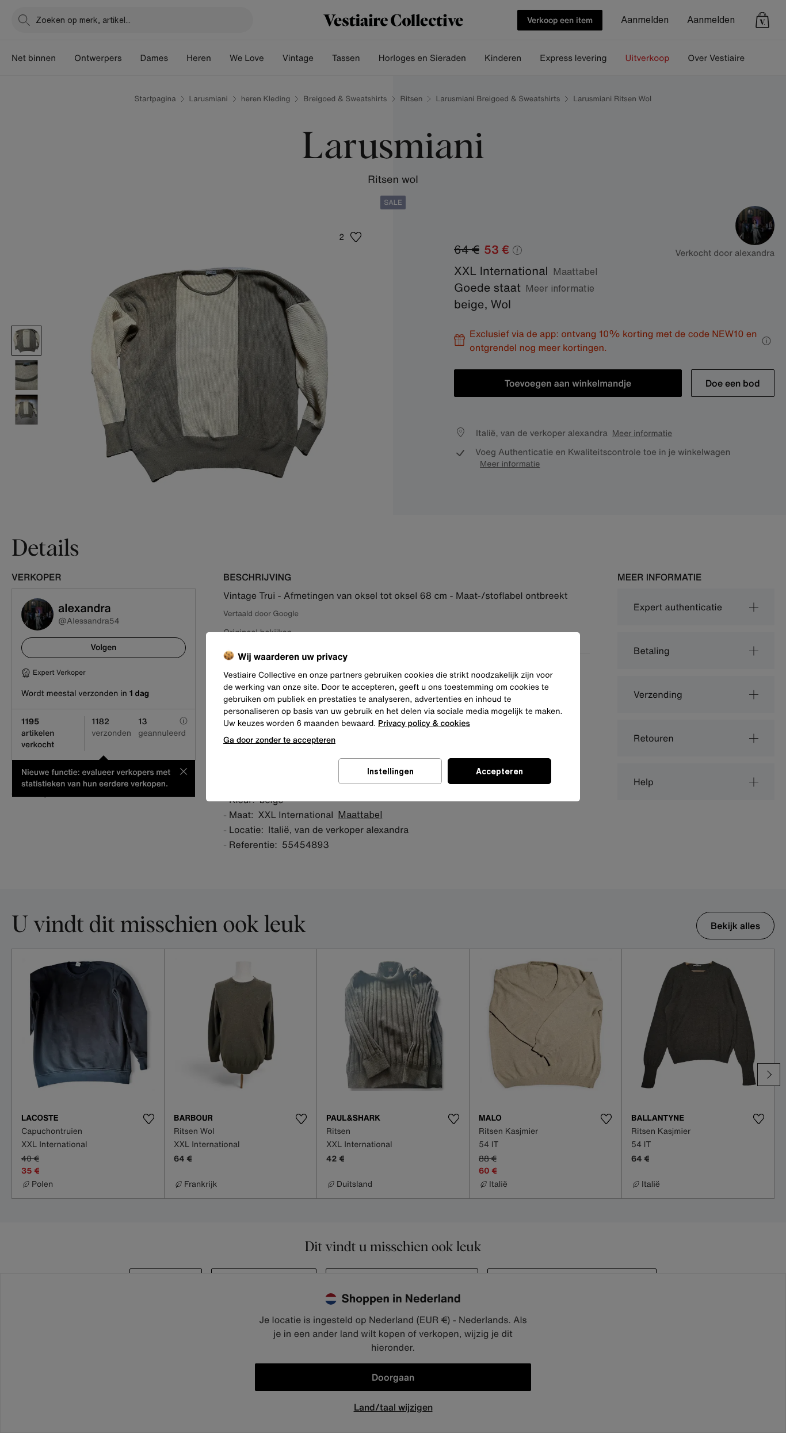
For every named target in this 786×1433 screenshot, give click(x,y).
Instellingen (390, 771)
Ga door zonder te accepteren (279, 739)
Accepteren (499, 771)
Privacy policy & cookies (424, 723)
